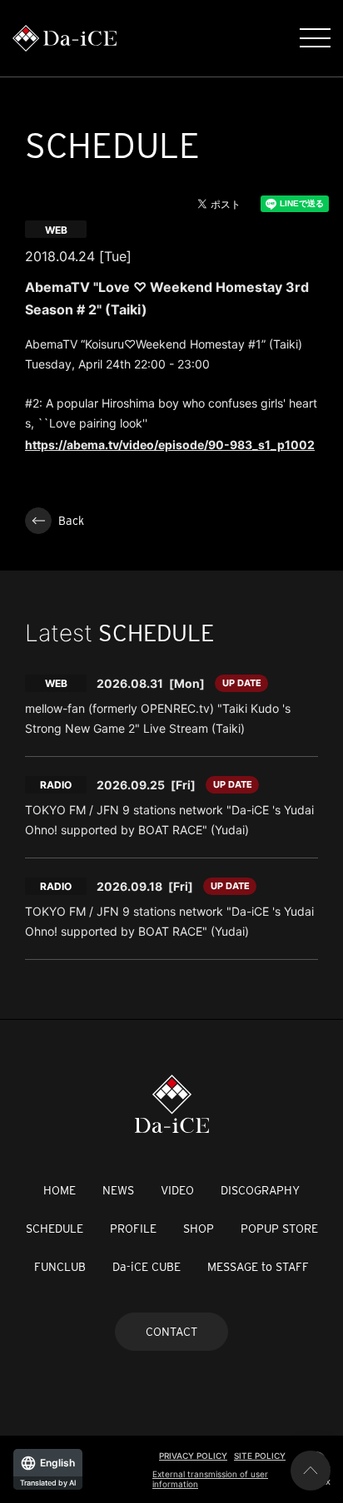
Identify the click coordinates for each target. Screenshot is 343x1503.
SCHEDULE (54, 1228)
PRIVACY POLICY (193, 1456)
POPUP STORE (279, 1228)
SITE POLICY (260, 1456)
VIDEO (177, 1190)
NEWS (118, 1190)
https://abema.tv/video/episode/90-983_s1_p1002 (170, 445)
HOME (59, 1190)
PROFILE (133, 1228)
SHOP (198, 1228)
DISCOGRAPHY (260, 1190)
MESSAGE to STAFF (258, 1266)
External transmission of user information (210, 1479)
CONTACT (171, 1331)
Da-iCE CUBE (146, 1266)
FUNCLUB (60, 1266)
